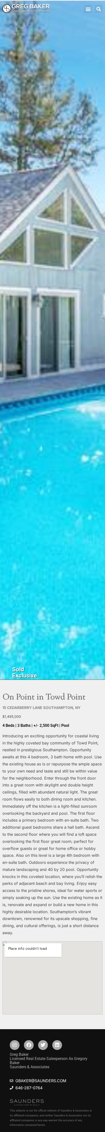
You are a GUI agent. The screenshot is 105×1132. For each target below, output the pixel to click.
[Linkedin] (57, 1045)
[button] (88, 9)
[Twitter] (43, 1045)
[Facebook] (29, 1045)
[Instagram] (15, 1045)
